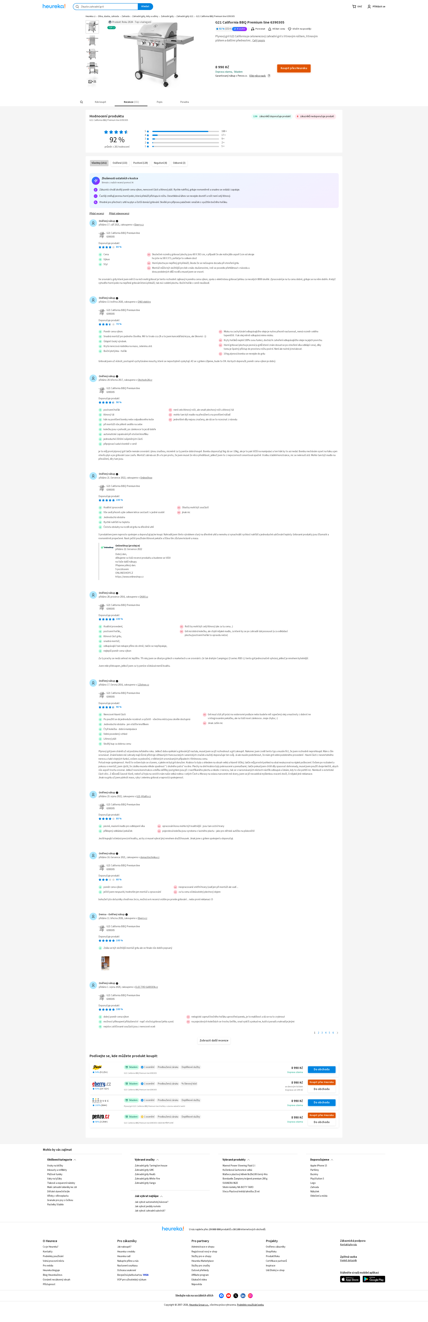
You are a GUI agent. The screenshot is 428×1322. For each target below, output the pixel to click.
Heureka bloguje (51, 1270)
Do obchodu (322, 1069)
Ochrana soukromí (126, 1270)
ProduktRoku (273, 1256)
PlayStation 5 (317, 1178)
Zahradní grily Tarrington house (151, 1165)
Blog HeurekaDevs (52, 1275)
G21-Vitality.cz (143, 796)
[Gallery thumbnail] (92, 27)
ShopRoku (271, 1251)
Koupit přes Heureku (322, 1082)
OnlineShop (146, 478)
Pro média (48, 1265)
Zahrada (126, 16)
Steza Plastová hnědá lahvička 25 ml (241, 1191)
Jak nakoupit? (124, 1247)
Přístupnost (49, 1284)
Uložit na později (302, 28)
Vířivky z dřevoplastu (58, 1196)
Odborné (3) (179, 163)
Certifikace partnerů (276, 1261)
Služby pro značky (200, 1265)
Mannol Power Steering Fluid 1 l (239, 1165)
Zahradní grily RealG (145, 1174)
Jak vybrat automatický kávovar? (151, 1202)
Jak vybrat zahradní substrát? (150, 1210)
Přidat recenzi (96, 213)
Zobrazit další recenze (214, 1041)
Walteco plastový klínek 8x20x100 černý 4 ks (245, 1174)
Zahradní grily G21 (184, 16)
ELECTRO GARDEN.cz (146, 987)
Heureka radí (123, 1256)
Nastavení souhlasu (127, 1265)
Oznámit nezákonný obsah (56, 1279)
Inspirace (270, 1265)
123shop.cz (143, 685)
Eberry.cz (139, 225)
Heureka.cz (90, 16)
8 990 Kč (297, 1068)
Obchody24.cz (145, 380)
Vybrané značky (145, 1160)
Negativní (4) (160, 163)
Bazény (314, 1174)
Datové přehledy (200, 1270)
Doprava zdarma (295, 1072)
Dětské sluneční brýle (58, 1191)
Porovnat (260, 28)
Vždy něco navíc (257, 76)
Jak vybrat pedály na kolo (148, 1206)
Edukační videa (199, 1279)
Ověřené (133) (120, 163)
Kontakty (47, 1251)
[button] (100, 102)
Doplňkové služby (191, 1067)
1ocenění (149, 1067)
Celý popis (258, 41)
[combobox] (105, 6)
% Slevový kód (189, 1083)
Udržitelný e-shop (275, 1270)
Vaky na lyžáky (54, 1178)
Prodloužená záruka (168, 1067)
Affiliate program (200, 1275)
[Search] (81, 102)
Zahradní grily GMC (144, 1170)
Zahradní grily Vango (145, 1183)
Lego (313, 1183)
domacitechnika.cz (149, 857)
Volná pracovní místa (53, 1261)
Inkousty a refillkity (57, 1170)
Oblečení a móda (318, 1196)
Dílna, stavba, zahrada (108, 16)
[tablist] (189, 102)
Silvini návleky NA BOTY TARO (238, 1187)
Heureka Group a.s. (199, 1305)
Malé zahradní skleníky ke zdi (62, 1187)
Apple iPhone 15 (318, 1165)
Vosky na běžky (55, 1165)
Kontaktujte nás (348, 1244)
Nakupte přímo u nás (128, 1261)
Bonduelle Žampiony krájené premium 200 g (245, 1178)
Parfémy (314, 1170)
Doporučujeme (319, 1160)
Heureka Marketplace (202, 1261)
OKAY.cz (144, 597)
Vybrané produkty (234, 1160)
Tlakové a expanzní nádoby (61, 1183)
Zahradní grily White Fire (147, 1178)
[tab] (100, 102)
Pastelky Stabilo (55, 1204)
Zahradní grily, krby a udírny (145, 16)
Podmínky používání (53, 1256)
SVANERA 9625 (230, 1183)
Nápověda (196, 1284)
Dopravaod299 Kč (294, 1089)
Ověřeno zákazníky (275, 1247)
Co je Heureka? (50, 1247)
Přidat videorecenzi (119, 213)
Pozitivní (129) (140, 163)
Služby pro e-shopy (201, 1256)
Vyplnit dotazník (348, 1260)
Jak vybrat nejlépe (146, 1196)
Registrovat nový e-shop (204, 1251)
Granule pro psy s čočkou (60, 1200)
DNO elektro (144, 302)
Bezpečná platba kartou (129, 1275)
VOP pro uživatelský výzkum (131, 1279)
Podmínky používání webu (250, 1305)
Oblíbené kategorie (59, 1160)
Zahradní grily (167, 16)
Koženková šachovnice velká (237, 1170)
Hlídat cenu (279, 28)
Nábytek (314, 1191)
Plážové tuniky (54, 1174)
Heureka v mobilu (126, 1251)
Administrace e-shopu (202, 1247)
